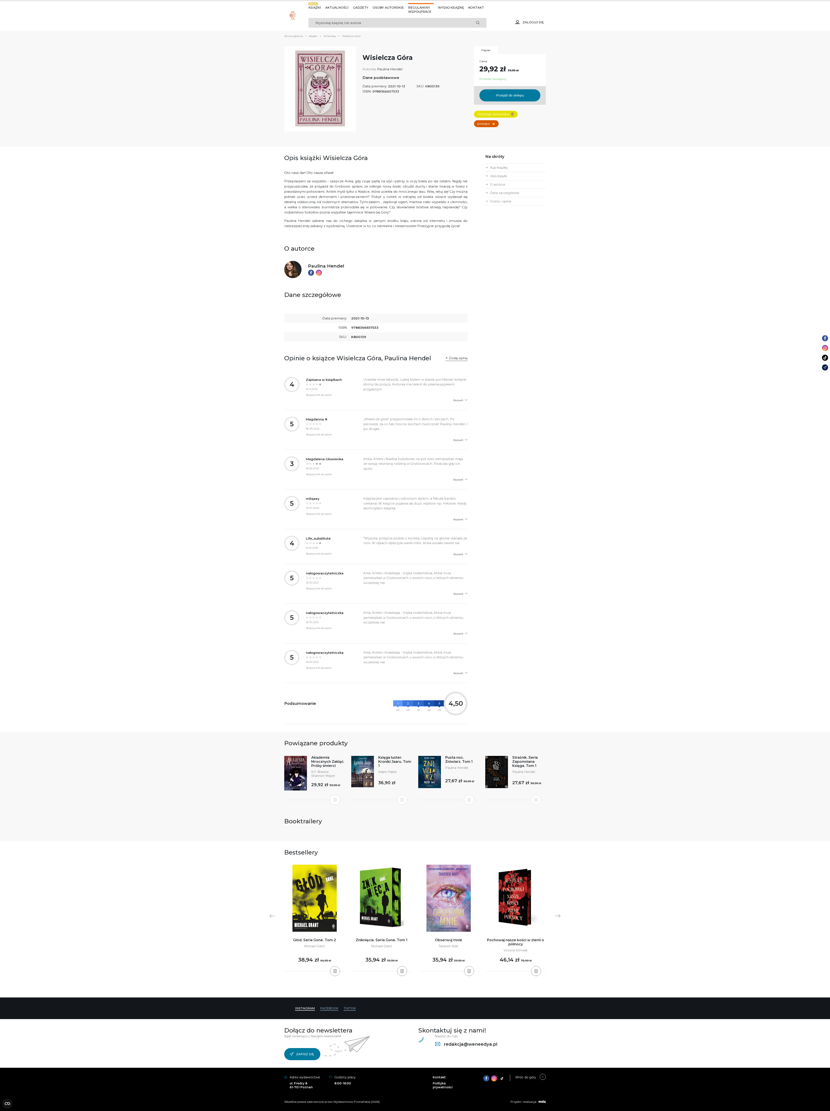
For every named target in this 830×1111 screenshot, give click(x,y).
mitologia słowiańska (495, 114)
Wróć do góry (525, 1077)
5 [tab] (420, 989)
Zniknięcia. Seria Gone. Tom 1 (381, 940)
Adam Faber (387, 772)
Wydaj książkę (451, 8)
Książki (314, 8)
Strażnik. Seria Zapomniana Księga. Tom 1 (525, 761)
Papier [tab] (486, 50)
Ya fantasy (329, 36)
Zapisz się (305, 1054)
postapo (486, 124)
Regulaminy (419, 8)
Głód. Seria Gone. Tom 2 (314, 940)
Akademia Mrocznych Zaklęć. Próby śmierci (327, 761)
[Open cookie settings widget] (7, 1103)
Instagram (305, 1008)
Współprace (419, 12)
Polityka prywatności (443, 1085)
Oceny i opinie (500, 201)
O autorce (497, 184)
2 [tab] (410, 989)
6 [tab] (424, 989)
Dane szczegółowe (504, 193)
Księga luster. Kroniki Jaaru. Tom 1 (394, 761)
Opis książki (498, 176)
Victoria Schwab (516, 950)
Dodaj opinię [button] (458, 358)
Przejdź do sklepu (510, 95)
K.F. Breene (320, 772)
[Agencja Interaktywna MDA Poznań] (542, 1101)
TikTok (349, 1008)
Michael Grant (314, 946)
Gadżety (360, 8)
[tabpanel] (314, 918)
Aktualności (337, 8)
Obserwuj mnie (448, 940)
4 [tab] (417, 989)
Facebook (329, 1008)
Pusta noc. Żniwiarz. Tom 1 (459, 759)
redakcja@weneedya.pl (469, 1044)
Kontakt (476, 8)
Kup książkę (499, 168)
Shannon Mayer (323, 776)
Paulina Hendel (389, 69)
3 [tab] (413, 989)
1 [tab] (406, 989)
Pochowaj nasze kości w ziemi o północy (515, 942)
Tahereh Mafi (448, 946)
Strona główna (293, 36)
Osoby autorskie (388, 8)
